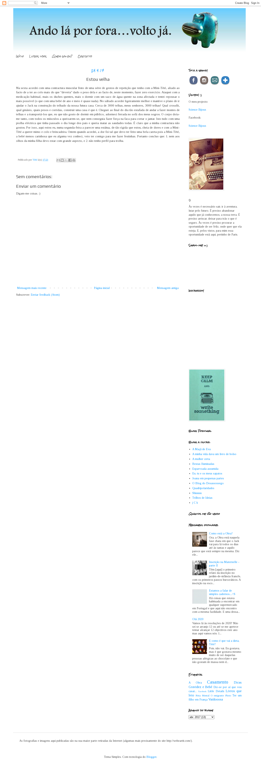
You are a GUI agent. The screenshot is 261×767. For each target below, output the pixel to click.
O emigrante (217, 695)
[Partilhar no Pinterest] (74, 160)
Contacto (85, 56)
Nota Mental (202, 695)
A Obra (195, 682)
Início (20, 56)
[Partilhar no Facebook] (70, 160)
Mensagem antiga (168, 288)
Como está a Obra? (221, 533)
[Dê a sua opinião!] (62, 160)
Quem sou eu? (62, 56)
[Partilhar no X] (66, 160)
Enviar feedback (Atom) (45, 294)
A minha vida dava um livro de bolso (214, 454)
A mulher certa (201, 459)
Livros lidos (38, 56)
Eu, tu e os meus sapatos (207, 473)
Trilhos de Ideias (202, 497)
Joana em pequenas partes (208, 478)
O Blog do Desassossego (208, 483)
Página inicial (102, 288)
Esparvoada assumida (205, 468)
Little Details (216, 691)
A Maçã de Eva (201, 449)
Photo (228, 695)
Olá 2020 (197, 619)
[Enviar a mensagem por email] (58, 160)
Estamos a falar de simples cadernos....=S (222, 592)
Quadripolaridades (203, 488)
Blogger (151, 756)
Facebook (202, 691)
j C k (195, 502)
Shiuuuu (197, 493)
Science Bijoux (197, 109)
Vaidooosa (215, 699)
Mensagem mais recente (31, 288)
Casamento (217, 682)
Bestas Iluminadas (203, 463)
